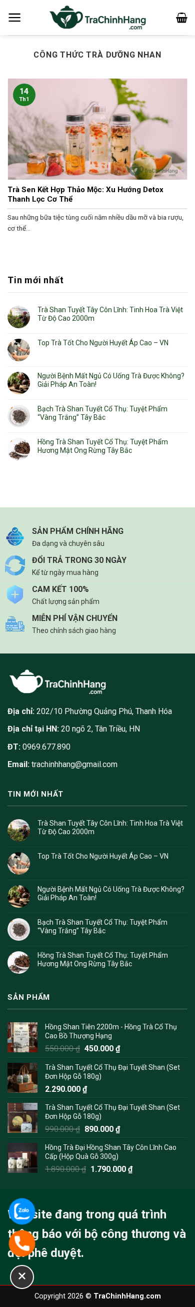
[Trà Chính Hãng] (98, 18)
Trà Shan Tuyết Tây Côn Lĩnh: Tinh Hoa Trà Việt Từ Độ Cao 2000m (110, 314)
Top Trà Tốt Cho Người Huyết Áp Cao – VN (103, 343)
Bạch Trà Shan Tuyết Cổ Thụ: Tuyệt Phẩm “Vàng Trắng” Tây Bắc (103, 413)
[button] (15, 17)
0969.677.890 (39, 747)
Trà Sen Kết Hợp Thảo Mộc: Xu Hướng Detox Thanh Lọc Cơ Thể (86, 194)
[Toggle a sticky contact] (22, 1277)
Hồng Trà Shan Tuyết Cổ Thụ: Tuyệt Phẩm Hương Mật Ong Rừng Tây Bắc (103, 446)
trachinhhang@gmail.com (75, 764)
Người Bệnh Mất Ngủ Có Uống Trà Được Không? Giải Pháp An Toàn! (111, 380)
